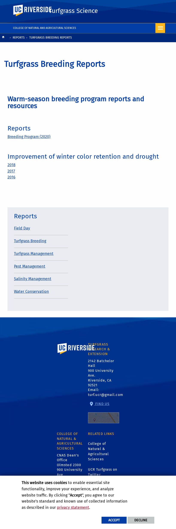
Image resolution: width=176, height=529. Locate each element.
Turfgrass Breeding (30, 241)
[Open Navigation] (160, 28)
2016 (11, 177)
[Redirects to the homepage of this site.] (3, 38)
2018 (11, 165)
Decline (140, 520)
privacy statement (73, 507)
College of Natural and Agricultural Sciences (44, 27)
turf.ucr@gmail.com (105, 395)
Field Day (22, 228)
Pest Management (29, 266)
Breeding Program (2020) (29, 136)
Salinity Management (32, 278)
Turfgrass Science (73, 11)
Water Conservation (31, 291)
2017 (11, 171)
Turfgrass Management (33, 253)
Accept (114, 520)
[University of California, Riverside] (76, 355)
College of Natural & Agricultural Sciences (98, 451)
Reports (19, 37)
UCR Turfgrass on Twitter (102, 472)
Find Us (101, 404)
